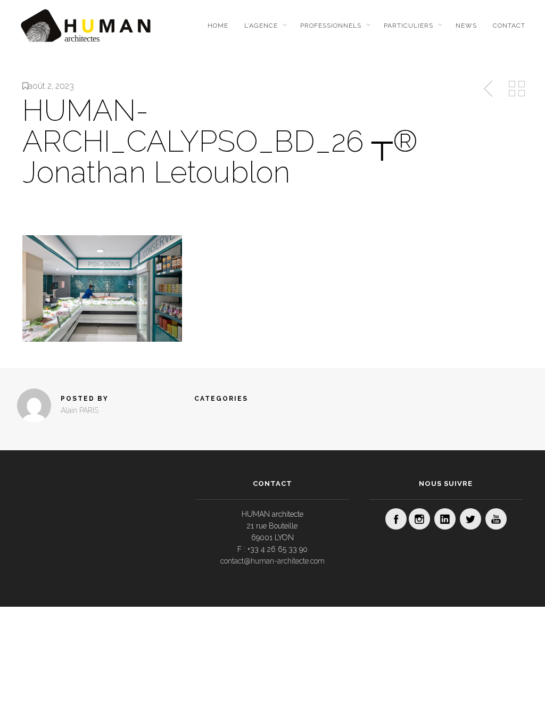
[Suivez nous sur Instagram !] (419, 519)
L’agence (261, 25)
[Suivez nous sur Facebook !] (396, 519)
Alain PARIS (79, 410)
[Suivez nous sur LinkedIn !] (445, 519)
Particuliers (408, 25)
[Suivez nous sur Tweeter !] (470, 519)
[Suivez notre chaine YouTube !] (496, 519)
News (466, 25)
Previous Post (489, 89)
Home (218, 25)
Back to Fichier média (517, 89)
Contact (509, 25)
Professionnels (330, 25)
